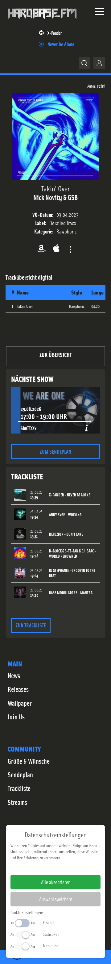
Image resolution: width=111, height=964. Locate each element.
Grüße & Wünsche (29, 761)
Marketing (50, 945)
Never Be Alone (60, 44)
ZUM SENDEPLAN (55, 451)
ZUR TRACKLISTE (31, 625)
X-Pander (54, 33)
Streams (17, 802)
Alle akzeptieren (55, 882)
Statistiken (51, 934)
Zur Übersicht (55, 354)
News (14, 675)
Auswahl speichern (55, 899)
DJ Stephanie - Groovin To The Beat (72, 573)
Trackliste (19, 788)
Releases (18, 689)
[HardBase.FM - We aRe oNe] (42, 21)
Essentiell (50, 922)
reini (101, 85)
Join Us (16, 717)
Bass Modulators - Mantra (70, 592)
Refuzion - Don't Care (66, 534)
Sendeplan (20, 774)
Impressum (36, 867)
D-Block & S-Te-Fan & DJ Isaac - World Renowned (72, 553)
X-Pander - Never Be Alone (69, 494)
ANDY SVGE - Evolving (65, 514)
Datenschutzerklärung (66, 867)
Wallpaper (20, 703)
